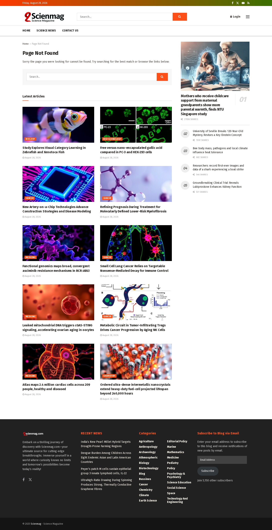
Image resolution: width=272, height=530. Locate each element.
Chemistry (109, 376)
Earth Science (148, 500)
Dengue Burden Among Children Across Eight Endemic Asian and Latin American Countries (106, 457)
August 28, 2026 (32, 157)
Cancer (30, 198)
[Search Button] (180, 17)
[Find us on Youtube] (243, 3)
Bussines (145, 479)
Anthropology (148, 447)
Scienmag (36, 523)
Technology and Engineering (177, 500)
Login (236, 16)
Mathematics (175, 452)
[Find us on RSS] (248, 3)
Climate (144, 495)
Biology (30, 139)
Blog (142, 473)
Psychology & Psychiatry (176, 475)
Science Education (179, 482)
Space (171, 493)
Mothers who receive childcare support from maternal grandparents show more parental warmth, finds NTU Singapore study (205, 105)
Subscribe (207, 471)
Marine (171, 447)
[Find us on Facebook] (232, 3)
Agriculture (146, 441)
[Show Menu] (247, 16)
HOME (26, 30)
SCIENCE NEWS (46, 30)
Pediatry (172, 463)
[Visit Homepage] (44, 17)
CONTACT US (70, 30)
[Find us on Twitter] (237, 3)
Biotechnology (112, 139)
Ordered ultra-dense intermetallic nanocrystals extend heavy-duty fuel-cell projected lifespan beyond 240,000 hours (135, 389)
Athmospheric (148, 457)
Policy (171, 468)
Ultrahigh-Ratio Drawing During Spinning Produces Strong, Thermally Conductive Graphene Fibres (106, 484)
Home (26, 43)
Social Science (176, 488)
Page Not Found (40, 43)
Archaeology (147, 452)
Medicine (30, 257)
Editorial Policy (177, 441)
